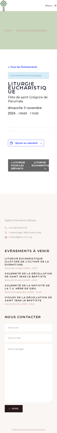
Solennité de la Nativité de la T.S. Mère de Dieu (27, 287)
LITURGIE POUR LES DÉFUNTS (18, 165)
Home (8, 30)
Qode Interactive (38, 429)
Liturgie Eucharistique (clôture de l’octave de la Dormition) (27, 261)
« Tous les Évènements (22, 66)
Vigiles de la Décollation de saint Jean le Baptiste (28, 299)
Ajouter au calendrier (26, 142)
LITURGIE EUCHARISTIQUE (40, 165)
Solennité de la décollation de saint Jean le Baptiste (28, 275)
